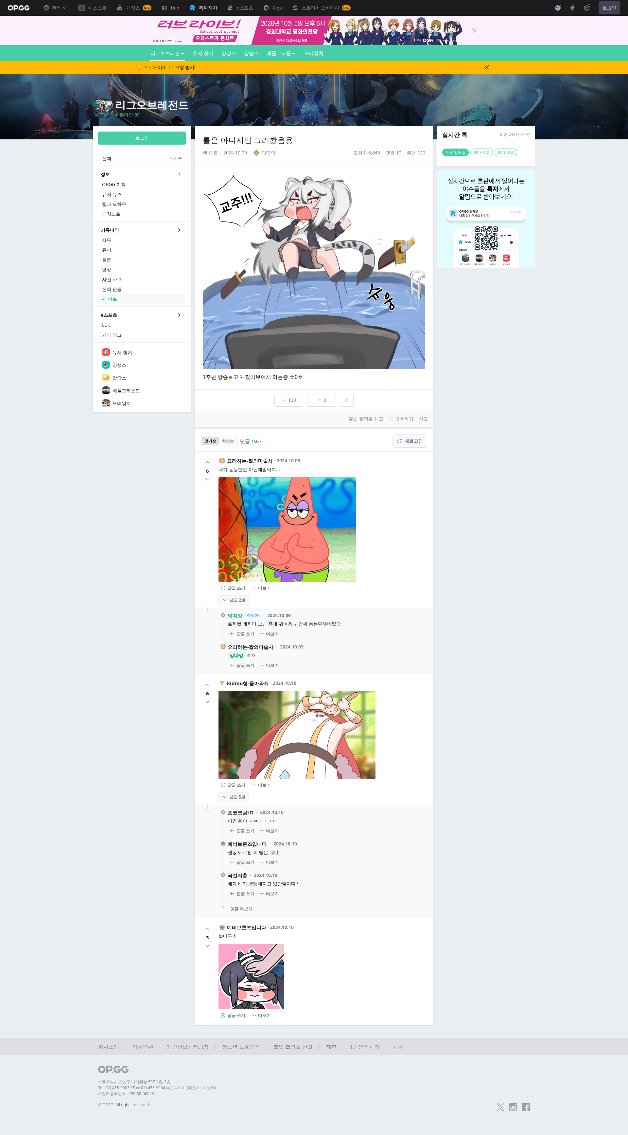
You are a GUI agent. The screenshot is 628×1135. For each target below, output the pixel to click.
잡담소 (251, 53)
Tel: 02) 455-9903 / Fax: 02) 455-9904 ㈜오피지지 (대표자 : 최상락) (157, 1088)
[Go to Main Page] (18, 8)
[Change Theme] (572, 7)
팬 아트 (210, 153)
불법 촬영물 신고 (293, 1046)
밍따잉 (235, 615)
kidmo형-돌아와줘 (248, 683)
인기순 (210, 441)
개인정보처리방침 (188, 1046)
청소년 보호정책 (241, 1046)
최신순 (228, 441)
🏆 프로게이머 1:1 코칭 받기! (166, 67)
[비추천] (207, 479)
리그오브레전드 (167, 53)
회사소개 (108, 1046)
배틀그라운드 (281, 53)
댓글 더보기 (241, 909)
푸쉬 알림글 (455, 152)
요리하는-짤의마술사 (250, 460)
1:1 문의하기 (364, 1046)
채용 (398, 1046)
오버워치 (313, 53)
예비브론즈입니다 (247, 844)
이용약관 (142, 1046)
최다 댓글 (505, 152)
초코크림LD (240, 812)
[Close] (474, 30)
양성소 (228, 53)
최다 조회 (481, 152)
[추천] (207, 462)
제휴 (331, 1046)
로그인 (609, 7)
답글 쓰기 (236, 588)
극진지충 (237, 875)
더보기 (264, 588)
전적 (56, 7)
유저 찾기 (203, 53)
